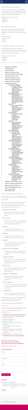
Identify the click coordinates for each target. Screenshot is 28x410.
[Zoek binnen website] (1, 2)
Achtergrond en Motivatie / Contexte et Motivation (14, 314)
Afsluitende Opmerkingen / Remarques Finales (13, 335)
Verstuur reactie (6, 374)
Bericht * (3, 364)
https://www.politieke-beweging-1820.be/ (10, 341)
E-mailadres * (4, 358)
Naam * (3, 352)
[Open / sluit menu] (26, 2)
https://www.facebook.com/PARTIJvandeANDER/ (12, 343)
